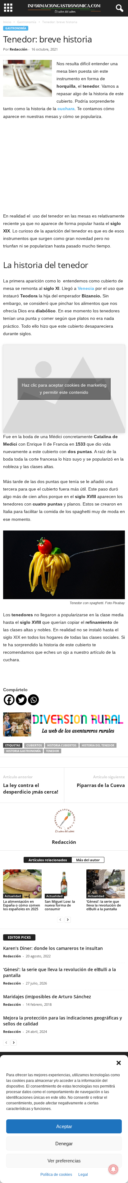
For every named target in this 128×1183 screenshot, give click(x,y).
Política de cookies (56, 1174)
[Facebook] (9, 699)
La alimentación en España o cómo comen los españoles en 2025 (21, 905)
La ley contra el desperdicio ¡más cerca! (30, 788)
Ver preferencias (64, 1160)
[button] (119, 1063)
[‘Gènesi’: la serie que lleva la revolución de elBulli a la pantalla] (105, 883)
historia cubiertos (61, 745)
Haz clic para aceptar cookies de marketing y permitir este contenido (64, 389)
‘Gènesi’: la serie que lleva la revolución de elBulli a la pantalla (103, 905)
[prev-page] (60, 919)
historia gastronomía (23, 751)
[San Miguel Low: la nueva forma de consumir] (64, 883)
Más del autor (88, 860)
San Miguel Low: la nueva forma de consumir (60, 905)
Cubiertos (34, 745)
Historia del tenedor (98, 745)
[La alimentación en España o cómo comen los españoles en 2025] (22, 883)
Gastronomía (26, 22)
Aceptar (64, 1126)
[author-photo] (64, 821)
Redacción (18, 49)
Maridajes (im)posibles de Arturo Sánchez (47, 997)
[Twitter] (21, 699)
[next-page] (68, 919)
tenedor (52, 751)
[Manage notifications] (113, 1169)
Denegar (64, 1143)
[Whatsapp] (33, 699)
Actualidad (13, 896)
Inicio (7, 22)
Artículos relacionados (48, 860)
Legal (83, 1174)
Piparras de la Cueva (101, 785)
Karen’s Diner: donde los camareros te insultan (53, 948)
